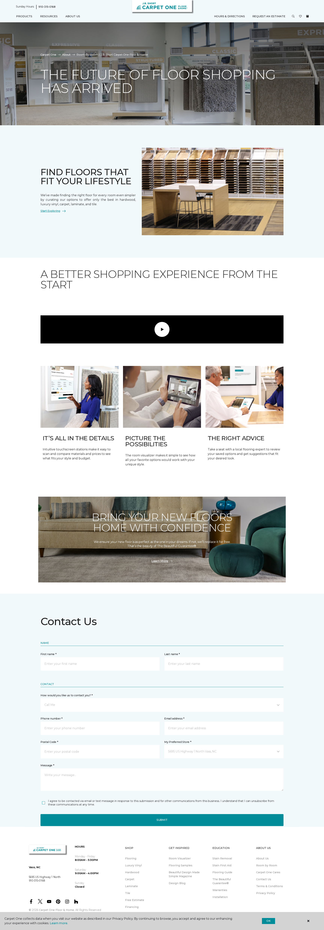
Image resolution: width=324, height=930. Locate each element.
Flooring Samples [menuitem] (180, 865)
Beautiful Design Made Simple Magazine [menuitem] (184, 874)
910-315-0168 (47, 6)
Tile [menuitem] (127, 893)
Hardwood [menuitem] (132, 872)
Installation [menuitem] (220, 897)
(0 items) (307, 16)
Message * (47, 765)
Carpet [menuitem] (129, 879)
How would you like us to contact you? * (66, 695)
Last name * (172, 654)
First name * (48, 654)
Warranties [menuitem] (219, 890)
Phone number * (51, 718)
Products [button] (24, 16)
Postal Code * (49, 742)
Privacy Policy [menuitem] (265, 893)
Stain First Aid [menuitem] (221, 865)
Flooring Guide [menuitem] (222, 872)
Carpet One (48, 54)
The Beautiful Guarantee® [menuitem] (221, 881)
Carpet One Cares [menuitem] (268, 872)
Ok (268, 921)
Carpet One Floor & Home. (57, 910)
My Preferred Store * (177, 742)
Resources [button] (49, 16)
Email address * (174, 718)
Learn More (159, 561)
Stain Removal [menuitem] (222, 858)
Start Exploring (50, 211)
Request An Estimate (268, 16)
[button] (293, 16)
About (66, 54)
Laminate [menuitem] (131, 886)
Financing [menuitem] (132, 907)
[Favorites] (300, 16)
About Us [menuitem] (262, 858)
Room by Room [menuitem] (266, 865)
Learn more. (59, 923)
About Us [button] (72, 16)
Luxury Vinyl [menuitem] (133, 865)
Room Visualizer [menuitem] (180, 858)
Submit (162, 820)
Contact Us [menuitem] (263, 879)
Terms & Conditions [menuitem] (269, 886)
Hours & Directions (229, 16)
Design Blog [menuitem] (177, 883)
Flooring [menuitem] (130, 858)
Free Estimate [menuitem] (134, 900)
